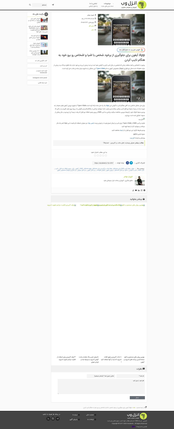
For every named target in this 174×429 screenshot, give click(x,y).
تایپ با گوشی (133, 170)
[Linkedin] (139, 190)
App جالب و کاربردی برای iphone (102, 168)
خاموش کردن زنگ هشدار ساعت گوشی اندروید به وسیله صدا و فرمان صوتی (88, 359)
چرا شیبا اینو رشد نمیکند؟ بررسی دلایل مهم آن (34, 37)
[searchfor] (30, 4)
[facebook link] (127, 162)
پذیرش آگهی (73, 419)
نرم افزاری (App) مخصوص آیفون (66, 170)
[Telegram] (144, 190)
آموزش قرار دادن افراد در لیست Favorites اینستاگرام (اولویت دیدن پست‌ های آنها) (38, 29)
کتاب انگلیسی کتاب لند (41, 61)
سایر (92, 30)
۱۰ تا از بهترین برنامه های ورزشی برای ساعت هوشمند (34, 53)
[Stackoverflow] (133, 190)
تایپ (56, 168)
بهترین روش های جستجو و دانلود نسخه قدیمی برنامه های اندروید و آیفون (134, 359)
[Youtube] (136, 190)
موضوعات (107, 4)
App (107, 105)
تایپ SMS (141, 170)
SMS (81, 168)
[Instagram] (141, 190)
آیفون (76, 168)
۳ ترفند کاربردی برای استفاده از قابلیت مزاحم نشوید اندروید (66, 358)
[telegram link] (131, 162)
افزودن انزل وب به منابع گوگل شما (129, 50)
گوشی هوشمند (101, 170)
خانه (134, 408)
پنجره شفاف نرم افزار (65, 168)
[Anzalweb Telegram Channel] (53, 4)
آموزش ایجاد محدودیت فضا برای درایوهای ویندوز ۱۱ (35, 45)
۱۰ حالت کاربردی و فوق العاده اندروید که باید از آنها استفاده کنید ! (111, 359)
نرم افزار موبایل (82, 170)
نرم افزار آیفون (91, 170)
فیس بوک (91, 123)
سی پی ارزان (43, 66)
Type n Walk (100, 68)
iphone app (87, 168)
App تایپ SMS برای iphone (121, 168)
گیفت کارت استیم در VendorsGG (41, 72)
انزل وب (134, 5)
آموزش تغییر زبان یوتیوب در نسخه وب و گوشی (34, 20)
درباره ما (74, 415)
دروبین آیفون (109, 170)
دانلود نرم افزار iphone (121, 170)
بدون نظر (91, 26)
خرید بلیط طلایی (42, 83)
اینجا (121, 130)
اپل (73, 168)
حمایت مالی (90, 415)
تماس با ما (93, 4)
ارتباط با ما (90, 419)
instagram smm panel (40, 78)
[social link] (58, 419)
